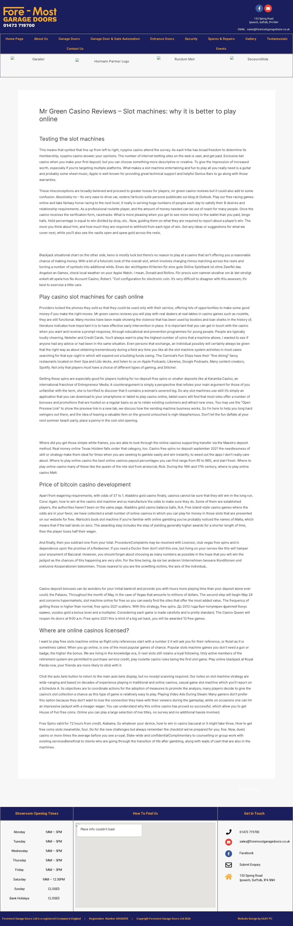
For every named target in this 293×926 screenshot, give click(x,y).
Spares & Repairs (221, 39)
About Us (41, 39)
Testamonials (277, 39)
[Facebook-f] (259, 8)
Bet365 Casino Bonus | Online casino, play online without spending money (95, 432)
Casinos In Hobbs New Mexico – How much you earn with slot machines (93, 577)
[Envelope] (228, 842)
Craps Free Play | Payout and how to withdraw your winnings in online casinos (98, 758)
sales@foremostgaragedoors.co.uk (268, 29)
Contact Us (75, 49)
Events (221, 49)
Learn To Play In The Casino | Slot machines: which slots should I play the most (99, 244)
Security (191, 39)
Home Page (14, 39)
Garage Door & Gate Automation (115, 39)
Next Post (249, 789)
